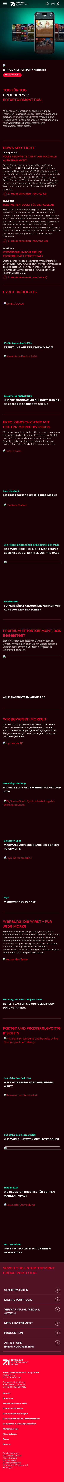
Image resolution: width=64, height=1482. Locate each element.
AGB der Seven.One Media (15, 1403)
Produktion (13, 1333)
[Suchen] (47, 4)
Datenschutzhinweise (13, 1408)
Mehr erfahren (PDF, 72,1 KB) (29, 193)
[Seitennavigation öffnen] (5, 3)
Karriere (7, 1444)
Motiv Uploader (10, 1434)
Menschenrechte (11, 1429)
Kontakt (6, 1393)
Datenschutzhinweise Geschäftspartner (21, 1419)
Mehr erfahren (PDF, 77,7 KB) (29, 241)
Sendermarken (16, 1290)
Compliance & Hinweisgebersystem (19, 1424)
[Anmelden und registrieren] (58, 4)
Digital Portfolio (18, 1299)
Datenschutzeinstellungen (15, 1413)
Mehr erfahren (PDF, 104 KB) (29, 277)
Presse (6, 1439)
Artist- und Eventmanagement (19, 1344)
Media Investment (18, 1323)
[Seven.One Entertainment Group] (18, 1362)
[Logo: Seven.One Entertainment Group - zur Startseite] (19, 4)
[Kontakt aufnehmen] (53, 4)
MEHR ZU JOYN (12, 75)
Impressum (8, 1398)
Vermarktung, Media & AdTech (22, 1311)
